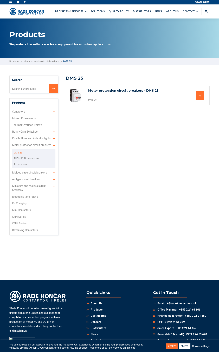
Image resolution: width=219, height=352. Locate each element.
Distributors (98, 328)
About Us (96, 303)
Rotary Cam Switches (25, 131)
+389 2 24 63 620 (196, 334)
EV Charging (19, 203)
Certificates (98, 315)
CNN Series (19, 216)
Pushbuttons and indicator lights (31, 138)
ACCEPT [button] (172, 346)
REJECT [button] (184, 346)
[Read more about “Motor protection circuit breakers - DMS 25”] (200, 95)
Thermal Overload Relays (27, 125)
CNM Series (19, 223)
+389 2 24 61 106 (189, 309)
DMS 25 (92, 99)
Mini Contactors (21, 210)
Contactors (18, 111)
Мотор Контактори (24, 118)
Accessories (20, 164)
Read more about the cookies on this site (112, 347)
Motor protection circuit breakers (41, 61)
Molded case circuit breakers (29, 172)
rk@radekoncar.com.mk (181, 303)
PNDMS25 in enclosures (27, 158)
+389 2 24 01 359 (195, 315)
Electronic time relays (25, 196)
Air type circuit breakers (26, 179)
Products (14, 61)
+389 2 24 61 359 (174, 322)
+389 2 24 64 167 (185, 328)
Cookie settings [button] (201, 346)
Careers (96, 322)
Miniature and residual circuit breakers (29, 188)
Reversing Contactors (25, 230)
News (94, 334)
